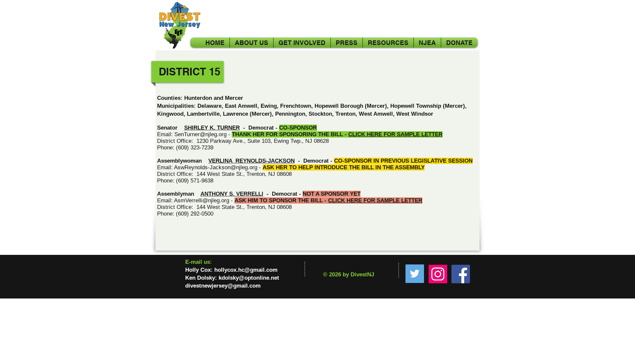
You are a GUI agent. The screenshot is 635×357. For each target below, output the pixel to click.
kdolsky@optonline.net (249, 278)
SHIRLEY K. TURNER (212, 128)
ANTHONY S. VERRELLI (231, 194)
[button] (427, 43)
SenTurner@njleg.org (200, 134)
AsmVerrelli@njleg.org (201, 200)
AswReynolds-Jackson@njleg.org (215, 167)
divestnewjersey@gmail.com (223, 286)
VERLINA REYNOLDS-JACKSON (251, 161)
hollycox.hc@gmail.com (245, 270)
